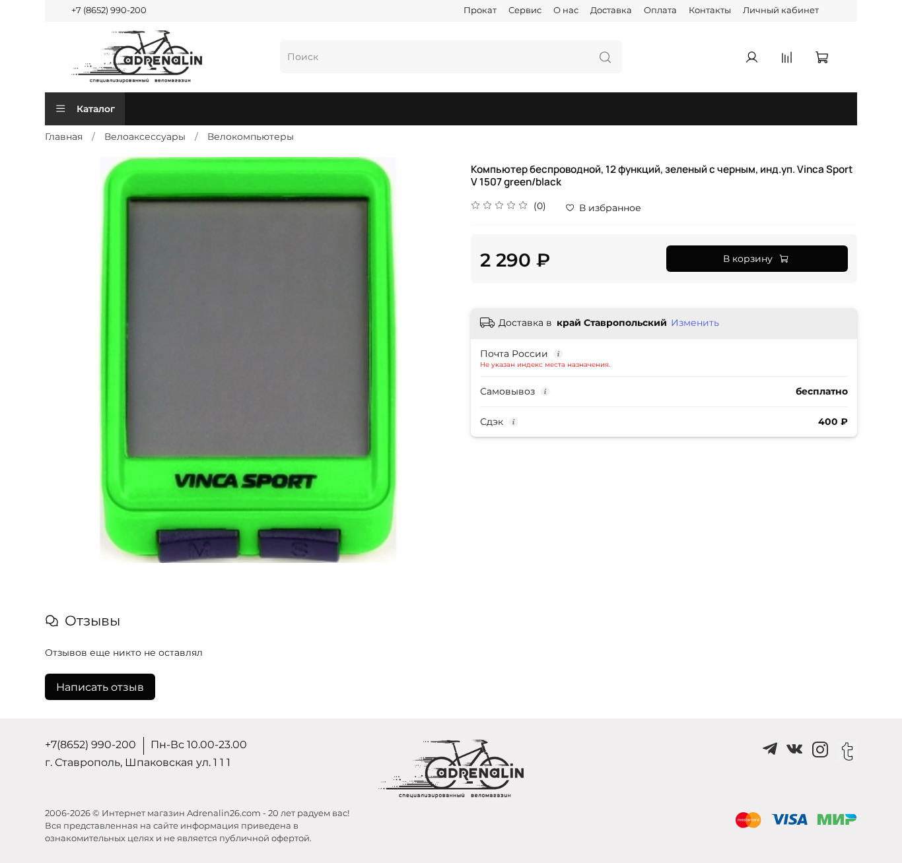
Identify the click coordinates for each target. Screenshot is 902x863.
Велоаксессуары (145, 137)
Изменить (695, 323)
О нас (565, 10)
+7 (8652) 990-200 (109, 10)
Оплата (660, 10)
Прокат (480, 10)
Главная (64, 137)
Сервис (524, 10)
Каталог (96, 109)
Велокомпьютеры (250, 137)
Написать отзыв (100, 687)
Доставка (611, 10)
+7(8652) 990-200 (90, 744)
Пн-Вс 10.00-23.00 (199, 744)
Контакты (710, 10)
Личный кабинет (781, 10)
